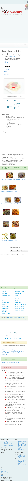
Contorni (4, 299)
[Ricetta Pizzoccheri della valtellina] (6, 211)
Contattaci (3, 470)
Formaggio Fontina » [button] (22, 251)
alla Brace (23, 350)
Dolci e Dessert (5, 306)
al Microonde (10, 352)
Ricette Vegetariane (8, 445)
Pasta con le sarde (15, 216)
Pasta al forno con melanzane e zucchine (9, 179)
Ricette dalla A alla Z (8, 444)
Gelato (14, 362)
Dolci (19, 448)
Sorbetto (4, 362)
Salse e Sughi (5, 308)
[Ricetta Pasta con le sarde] (15, 211)
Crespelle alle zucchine (5, 228)
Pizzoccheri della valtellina (6, 216)
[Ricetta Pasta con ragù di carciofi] (15, 224)
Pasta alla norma (17, 203)
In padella (21, 351)
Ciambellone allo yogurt (14, 338)
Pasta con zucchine (5, 240)
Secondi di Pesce (6, 297)
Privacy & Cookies (5, 472)
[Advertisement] (14, 29)
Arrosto (18, 350)
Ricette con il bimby (21, 319)
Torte (16, 295)
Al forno (4, 350)
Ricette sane (18, 302)
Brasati (3, 351)
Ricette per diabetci (19, 308)
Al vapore (14, 350)
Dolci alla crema (19, 299)
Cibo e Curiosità (21, 456)
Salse (19, 463)
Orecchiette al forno (13, 191)
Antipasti (4, 291)
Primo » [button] (13, 251)
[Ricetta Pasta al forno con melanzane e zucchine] (9, 175)
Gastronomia (18, 293)
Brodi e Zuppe (5, 302)
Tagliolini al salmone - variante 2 (7, 203)
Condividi (7, 69)
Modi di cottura (21, 460)
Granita (17, 362)
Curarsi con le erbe (22, 465)
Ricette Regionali (8, 442)
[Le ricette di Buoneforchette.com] (14, 5)
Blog (19, 457)
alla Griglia (11, 351)
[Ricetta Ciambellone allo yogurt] (14, 335)
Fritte (7, 351)
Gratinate (16, 351)
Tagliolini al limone (5, 191)
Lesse (14, 352)
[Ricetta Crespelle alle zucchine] (6, 224)
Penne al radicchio (21, 179)
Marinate (4, 352)
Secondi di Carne (6, 295)
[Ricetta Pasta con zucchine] (5, 236)
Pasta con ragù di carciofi (15, 228)
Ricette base (18, 300)
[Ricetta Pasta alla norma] (18, 199)
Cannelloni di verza (13, 240)
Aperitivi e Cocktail (19, 291)
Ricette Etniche (7, 443)
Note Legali (3, 471)
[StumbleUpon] (5, 61)
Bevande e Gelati (6, 313)
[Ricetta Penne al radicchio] (21, 175)
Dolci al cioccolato (19, 297)
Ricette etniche (12, 319)
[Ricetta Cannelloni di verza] (13, 236)
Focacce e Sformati (6, 300)
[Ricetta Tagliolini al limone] (5, 187)
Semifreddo (9, 362)
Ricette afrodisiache (19, 310)
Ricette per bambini (19, 306)
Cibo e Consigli (21, 455)
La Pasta (6, 446)
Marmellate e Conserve (5, 310)
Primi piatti (4, 293)
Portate (15, 317)
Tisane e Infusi (21, 464)
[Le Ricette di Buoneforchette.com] (11, 10)
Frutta (3, 304)
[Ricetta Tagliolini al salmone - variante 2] (8, 199)
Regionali (20, 317)
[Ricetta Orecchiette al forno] (12, 187)
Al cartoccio (9, 350)
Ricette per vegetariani (20, 304)
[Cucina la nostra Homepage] (1, 44)
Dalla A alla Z (10, 317)
